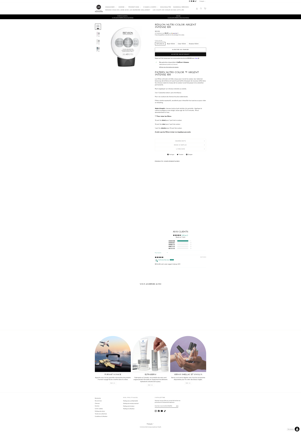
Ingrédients (180, 141)
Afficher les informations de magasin (169, 67)
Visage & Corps (150, 7)
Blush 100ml (171, 44)
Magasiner (110, 7)
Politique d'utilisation (129, 408)
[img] (159, 257)
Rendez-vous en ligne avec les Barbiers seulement (127, 10)
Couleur (158, 40)
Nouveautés (165, 7)
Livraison (180, 149)
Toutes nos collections (101, 414)
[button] (180, 33)
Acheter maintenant (180, 54)
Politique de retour (100, 411)
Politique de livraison (128, 406)
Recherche (98, 398)
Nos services (98, 401)
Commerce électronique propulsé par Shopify (150, 427)
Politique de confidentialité (130, 401)
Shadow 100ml (193, 44)
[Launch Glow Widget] (297, 429)
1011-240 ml (160, 44)
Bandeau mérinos (181, 7)
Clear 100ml (182, 44)
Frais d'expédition (160, 35)
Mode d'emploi (180, 145)
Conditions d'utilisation (101, 416)
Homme (122, 7)
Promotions (134, 7)
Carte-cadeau (99, 408)
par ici (112, 383)
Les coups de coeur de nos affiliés (168, 10)
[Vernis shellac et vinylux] (188, 354)
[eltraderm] (151, 354)
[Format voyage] (113, 354)
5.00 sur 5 (184, 235)
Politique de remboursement (131, 403)
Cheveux (97, 403)
